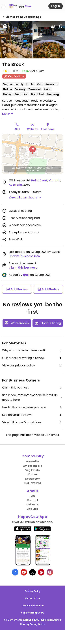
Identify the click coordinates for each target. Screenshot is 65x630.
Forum (32, 474)
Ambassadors (32, 466)
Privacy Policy (32, 591)
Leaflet (15, 167)
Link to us (32, 504)
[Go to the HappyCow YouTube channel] (24, 572)
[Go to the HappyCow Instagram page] (50, 572)
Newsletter (32, 478)
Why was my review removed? (24, 350)
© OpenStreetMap (43, 167)
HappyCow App (32, 516)
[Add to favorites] (60, 26)
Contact (32, 500)
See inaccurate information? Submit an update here (30, 397)
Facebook (47, 129)
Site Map (32, 509)
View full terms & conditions (21, 422)
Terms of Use (32, 598)
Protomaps (26, 167)
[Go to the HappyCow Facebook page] (15, 572)
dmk (26, 275)
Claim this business (23, 268)
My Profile (32, 461)
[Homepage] (20, 6)
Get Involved (32, 483)
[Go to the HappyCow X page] (32, 572)
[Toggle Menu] (4, 6)
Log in (55, 6)
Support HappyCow (32, 612)
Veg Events (32, 470)
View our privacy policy (18, 365)
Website (32, 129)
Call (17, 129)
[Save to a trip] (52, 26)
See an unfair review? (17, 415)
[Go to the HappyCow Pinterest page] (41, 572)
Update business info (24, 256)
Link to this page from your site (24, 407)
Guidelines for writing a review (23, 358)
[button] (32, 150)
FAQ (32, 496)
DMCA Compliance (33, 605)
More (6, 114)
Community (32, 456)
